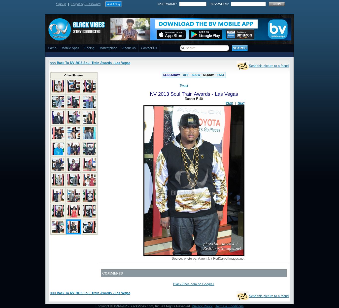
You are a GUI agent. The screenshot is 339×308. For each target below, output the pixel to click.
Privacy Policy (202, 306)
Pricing (89, 48)
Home (52, 48)
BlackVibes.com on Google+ (193, 284)
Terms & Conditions (229, 306)
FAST (220, 74)
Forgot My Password (86, 4)
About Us (129, 48)
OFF (186, 74)
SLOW (196, 74)
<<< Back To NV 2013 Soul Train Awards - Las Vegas (90, 63)
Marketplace (108, 48)
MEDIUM (208, 74)
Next (241, 103)
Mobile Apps (70, 48)
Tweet (184, 86)
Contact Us (149, 48)
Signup (61, 4)
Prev (229, 103)
